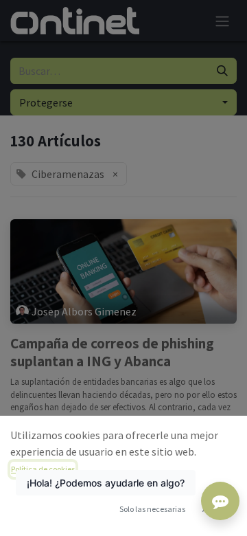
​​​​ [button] (152, 509)
